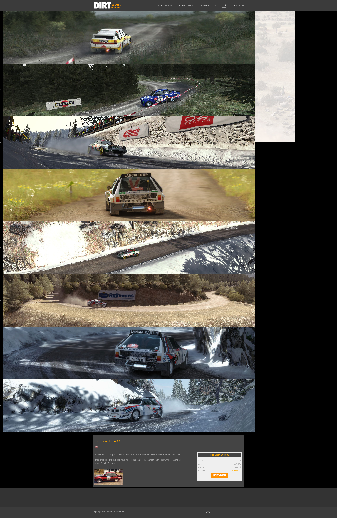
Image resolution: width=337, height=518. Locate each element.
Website (235, 470)
